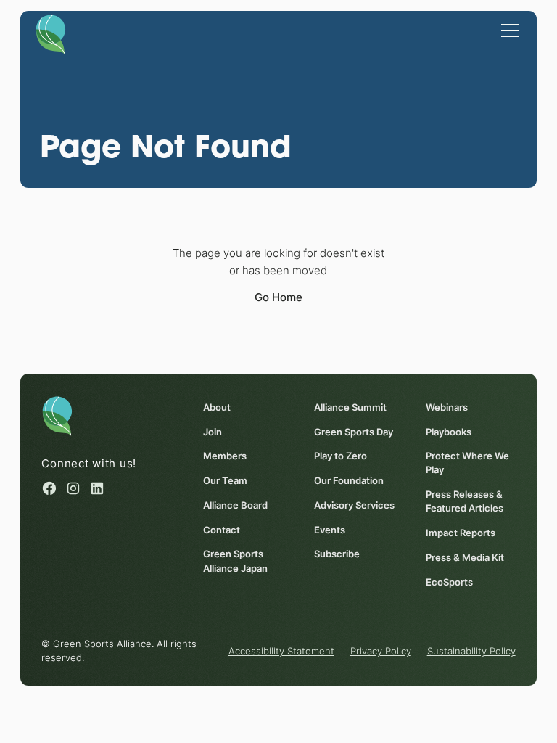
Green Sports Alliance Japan (235, 561)
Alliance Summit (350, 407)
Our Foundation (349, 480)
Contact (221, 530)
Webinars (447, 407)
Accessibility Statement (281, 651)
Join (212, 432)
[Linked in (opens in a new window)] (97, 488)
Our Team (225, 480)
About (217, 407)
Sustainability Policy (471, 651)
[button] (507, 30)
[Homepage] (51, 33)
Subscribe (337, 554)
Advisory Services (354, 505)
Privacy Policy (380, 651)
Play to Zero (340, 456)
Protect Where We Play (467, 463)
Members (225, 456)
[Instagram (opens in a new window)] (73, 488)
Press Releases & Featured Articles (464, 501)
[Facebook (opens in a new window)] (49, 488)
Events (329, 530)
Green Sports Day (353, 432)
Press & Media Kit (465, 557)
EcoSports (449, 582)
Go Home (278, 297)
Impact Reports (460, 533)
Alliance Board (235, 505)
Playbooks (448, 432)
